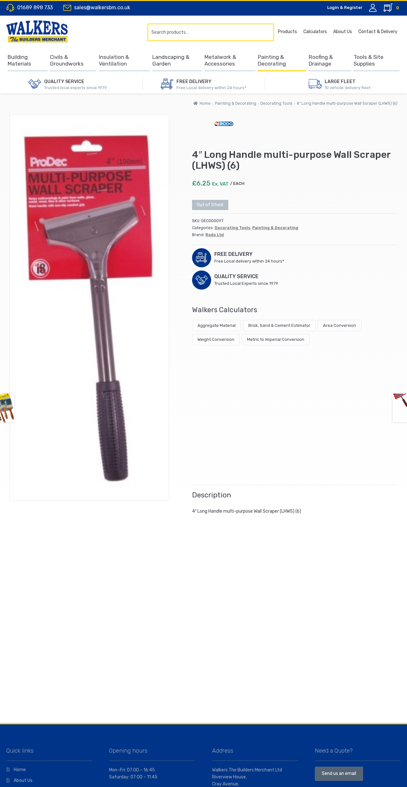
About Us (342, 31)
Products (287, 31)
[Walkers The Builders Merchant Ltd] (42, 31)
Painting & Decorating (272, 60)
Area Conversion (339, 325)
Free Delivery (193, 81)
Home (205, 103)
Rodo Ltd (214, 235)
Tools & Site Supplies (368, 60)
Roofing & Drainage (321, 60)
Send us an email (339, 773)
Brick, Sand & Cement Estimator (279, 325)
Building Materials (19, 60)
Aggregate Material (216, 325)
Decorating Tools (276, 103)
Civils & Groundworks (67, 60)
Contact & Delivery (377, 31)
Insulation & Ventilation (114, 60)
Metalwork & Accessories (220, 60)
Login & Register (344, 7)
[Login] (373, 8)
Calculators (315, 31)
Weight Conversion (215, 339)
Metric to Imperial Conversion (275, 339)
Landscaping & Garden (171, 60)
